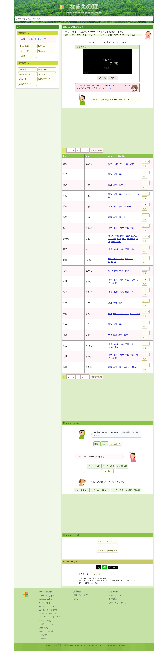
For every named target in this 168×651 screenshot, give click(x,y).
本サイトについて (117, 596)
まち (88, 313)
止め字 (42, 51)
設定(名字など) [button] (44, 79)
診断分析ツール (46, 628)
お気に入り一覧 (25, 84)
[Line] (104, 567)
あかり (89, 271)
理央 (65, 196)
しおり (89, 238)
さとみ (89, 367)
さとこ (89, 292)
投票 (144, 166)
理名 (65, 303)
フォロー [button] (114, 567)
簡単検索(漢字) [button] (25, 74)
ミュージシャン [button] (82, 490)
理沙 (65, 217)
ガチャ (112, 42)
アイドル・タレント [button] (100, 490)
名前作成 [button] (22, 79)
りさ (88, 217)
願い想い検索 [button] (108, 466)
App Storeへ (110, 88)
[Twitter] (98, 567)
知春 (65, 346)
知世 (65, 281)
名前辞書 (43, 638)
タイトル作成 (45, 621)
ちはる (89, 346)
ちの (88, 249)
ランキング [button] (42, 74)
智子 (65, 228)
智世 (65, 356)
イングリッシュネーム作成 (50, 617)
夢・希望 (115, 236)
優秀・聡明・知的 (116, 228)
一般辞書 (43, 635)
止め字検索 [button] (122, 466)
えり (88, 335)
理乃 (65, 185)
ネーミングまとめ (47, 596)
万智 (65, 313)
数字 (110, 314)
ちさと (89, 260)
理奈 (65, 324)
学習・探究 (129, 164)
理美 (65, 367)
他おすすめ (95, 150)
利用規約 (113, 599)
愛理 (65, 163)
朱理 (65, 271)
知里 (65, 260)
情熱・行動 (125, 236)
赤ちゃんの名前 (46, 599)
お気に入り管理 (81, 595)
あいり (89, 163)
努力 (124, 239)
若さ (116, 347)
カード (102, 42)
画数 (23, 56)
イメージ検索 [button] (94, 466)
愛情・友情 (113, 164)
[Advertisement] (37, 129)
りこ (88, 174)
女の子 (43, 39)
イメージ (25, 51)
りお (88, 196)
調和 (121, 164)
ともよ (89, 281)
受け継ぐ (128, 207)
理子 (65, 174)
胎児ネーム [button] (23, 69)
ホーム (19, 19)
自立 (119, 239)
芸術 (110, 335)
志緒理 (66, 238)
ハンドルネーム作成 (48, 613)
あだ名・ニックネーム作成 (50, 606)
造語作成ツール (46, 624)
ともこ (89, 228)
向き (126, 194)
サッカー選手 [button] (117, 490)
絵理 (65, 335)
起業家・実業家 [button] (133, 490)
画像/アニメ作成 (46, 631)
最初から (113, 78)
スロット (122, 42)
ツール (145, 162)
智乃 (65, 249)
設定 (76, 599)
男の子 (33, 39)
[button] (97, 443)
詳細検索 (25, 46)
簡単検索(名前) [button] (44, 69)
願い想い (43, 46)
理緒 (65, 206)
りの (88, 185)
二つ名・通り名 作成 (48, 610)
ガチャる (102, 78)
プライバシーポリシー (119, 603)
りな (88, 303)
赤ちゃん (27, 19)
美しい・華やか (131, 367)
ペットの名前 (45, 603)
